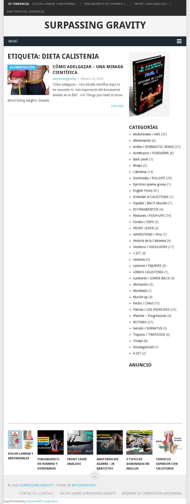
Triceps (138, 341)
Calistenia (139, 172)
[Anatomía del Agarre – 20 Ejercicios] (110, 442)
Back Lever (140, 159)
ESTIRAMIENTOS (145, 209)
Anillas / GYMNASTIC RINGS (153, 147)
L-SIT (137, 253)
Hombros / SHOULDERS (150, 247)
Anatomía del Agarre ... (26, 11)
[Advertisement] (156, 393)
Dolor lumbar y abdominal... (55, 4)
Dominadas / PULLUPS (149, 178)
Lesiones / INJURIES (147, 266)
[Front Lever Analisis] (80, 442)
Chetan (30, 501)
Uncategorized (143, 347)
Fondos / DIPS (143, 222)
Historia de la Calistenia (149, 240)
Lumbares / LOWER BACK (151, 278)
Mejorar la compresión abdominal (152, 493)
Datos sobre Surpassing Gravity (88, 493)
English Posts (142, 190)
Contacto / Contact (36, 493)
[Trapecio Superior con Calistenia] (169, 442)
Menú (12, 41)
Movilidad (140, 291)
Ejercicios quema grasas (149, 184)
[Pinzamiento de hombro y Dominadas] (51, 442)
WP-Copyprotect (47, 501)
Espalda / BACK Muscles (150, 203)
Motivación (141, 284)
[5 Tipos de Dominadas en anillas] (139, 442)
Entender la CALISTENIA (150, 197)
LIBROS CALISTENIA (148, 272)
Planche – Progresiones (149, 316)
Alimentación (142, 140)
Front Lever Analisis (150, 4)
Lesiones (139, 259)
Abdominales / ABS (146, 134)
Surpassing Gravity (95, 25)
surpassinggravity (64, 78)
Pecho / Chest (143, 303)
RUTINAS (140, 322)
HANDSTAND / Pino (147, 234)
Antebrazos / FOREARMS (151, 153)
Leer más (117, 106)
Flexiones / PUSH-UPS (149, 215)
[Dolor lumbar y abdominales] (21, 439)
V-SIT (137, 353)
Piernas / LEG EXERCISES (151, 309)
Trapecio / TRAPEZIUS (149, 334)
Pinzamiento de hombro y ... (106, 4)
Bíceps (137, 165)
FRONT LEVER (143, 228)
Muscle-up (140, 297)
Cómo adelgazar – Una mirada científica (88, 69)
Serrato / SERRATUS (147, 328)
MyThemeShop (83, 485)
